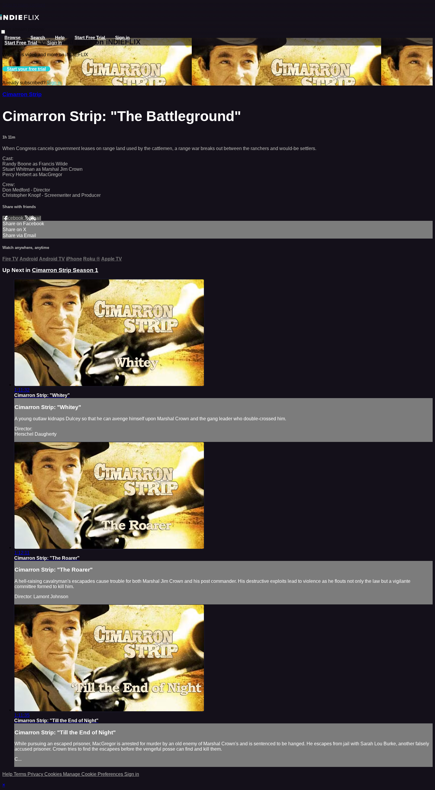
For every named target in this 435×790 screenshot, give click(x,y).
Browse (13, 37)
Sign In (54, 42)
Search (38, 37)
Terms (21, 774)
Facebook (13, 218)
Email (35, 218)
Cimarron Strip (22, 94)
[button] (3, 32)
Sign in (122, 37)
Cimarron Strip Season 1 (65, 270)
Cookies (53, 774)
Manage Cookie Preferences (93, 774)
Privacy (36, 774)
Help (60, 37)
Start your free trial (26, 68)
